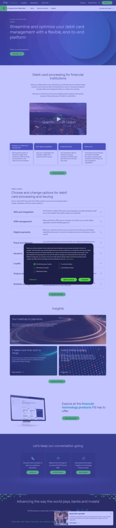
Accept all (85, 279)
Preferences (32, 279)
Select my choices (69, 279)
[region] (58, 263)
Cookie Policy (70, 259)
